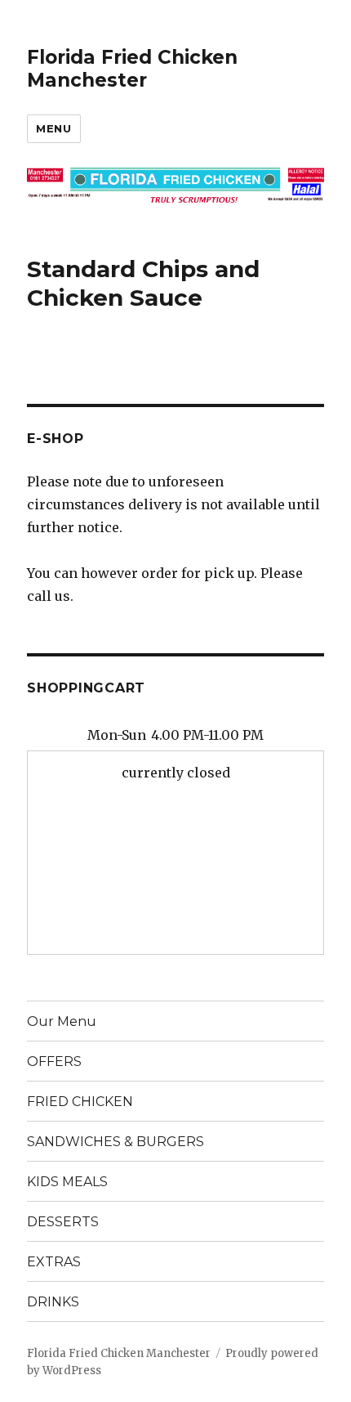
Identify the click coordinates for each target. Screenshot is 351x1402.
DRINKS (53, 1302)
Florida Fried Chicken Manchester (132, 69)
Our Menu (61, 1021)
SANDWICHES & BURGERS (115, 1141)
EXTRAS (54, 1262)
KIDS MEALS (67, 1181)
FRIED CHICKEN (80, 1101)
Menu (53, 128)
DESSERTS (63, 1222)
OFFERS (54, 1061)
